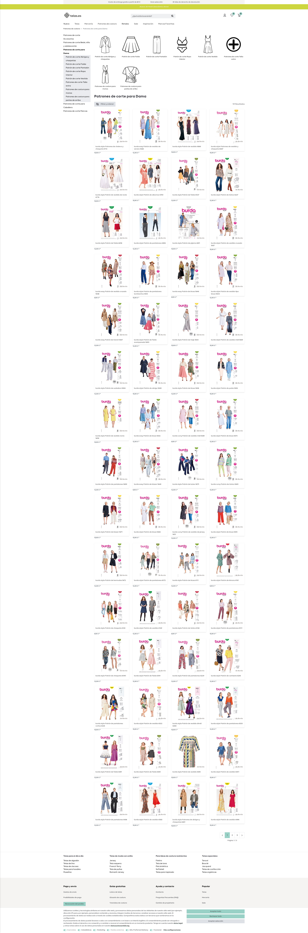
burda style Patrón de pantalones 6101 (226, 628)
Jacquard (206, 866)
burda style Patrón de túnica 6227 (224, 195)
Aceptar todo (215, 911)
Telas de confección (211, 869)
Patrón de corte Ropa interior (76, 73)
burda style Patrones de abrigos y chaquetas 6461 (186, 821)
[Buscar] (172, 16)
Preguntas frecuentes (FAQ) (167, 897)
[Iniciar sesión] (224, 15)
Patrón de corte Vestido (77, 79)
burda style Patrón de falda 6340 (147, 772)
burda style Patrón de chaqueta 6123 (110, 628)
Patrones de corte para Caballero (74, 105)
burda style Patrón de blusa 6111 (186, 580)
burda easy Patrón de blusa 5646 (186, 291)
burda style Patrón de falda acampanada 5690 (145, 341)
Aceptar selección (215, 921)
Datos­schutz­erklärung (120, 926)
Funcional (157, 930)
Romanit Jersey (117, 872)
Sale (136, 24)
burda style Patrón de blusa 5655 (224, 532)
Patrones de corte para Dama (74, 51)
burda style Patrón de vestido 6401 (225, 772)
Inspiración (148, 24)
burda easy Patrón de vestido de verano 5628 (147, 148)
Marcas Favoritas (166, 24)
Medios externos (117, 930)
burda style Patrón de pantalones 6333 (227, 723)
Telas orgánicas (209, 872)
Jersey (113, 861)
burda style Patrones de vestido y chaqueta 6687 (224, 148)
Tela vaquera (115, 863)
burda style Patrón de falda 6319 (147, 676)
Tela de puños (116, 869)
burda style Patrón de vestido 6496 (225, 820)
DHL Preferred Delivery (139, 930)
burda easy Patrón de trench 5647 (109, 340)
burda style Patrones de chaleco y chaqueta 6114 (109, 148)
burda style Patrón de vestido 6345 (187, 772)
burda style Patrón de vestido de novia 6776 (111, 196)
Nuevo (66, 24)
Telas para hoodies (72, 869)
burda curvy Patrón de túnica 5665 (224, 484)
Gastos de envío (70, 892)
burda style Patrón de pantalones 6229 (188, 676)
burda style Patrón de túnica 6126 (186, 628)
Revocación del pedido (74, 904)
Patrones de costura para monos (77, 91)
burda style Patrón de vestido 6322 (148, 723)
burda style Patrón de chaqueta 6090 (111, 676)
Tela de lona (161, 863)
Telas (77, 24)
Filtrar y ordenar (107, 104)
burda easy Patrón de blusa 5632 (147, 436)
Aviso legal (178, 923)
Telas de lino (69, 863)
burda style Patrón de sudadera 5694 (110, 388)
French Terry (115, 866)
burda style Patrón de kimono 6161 (225, 580)
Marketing (101, 930)
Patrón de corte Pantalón (77, 68)
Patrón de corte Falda (76, 64)
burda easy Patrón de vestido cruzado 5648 (111, 293)
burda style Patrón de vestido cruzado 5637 (226, 244)
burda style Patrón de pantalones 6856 (150, 243)
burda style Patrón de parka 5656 (224, 388)
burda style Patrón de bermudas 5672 (111, 580)
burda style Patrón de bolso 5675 (186, 484)
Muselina (67, 872)
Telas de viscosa (70, 866)
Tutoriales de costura (118, 903)
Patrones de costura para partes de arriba (77, 98)
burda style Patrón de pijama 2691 (186, 243)
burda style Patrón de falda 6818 (109, 243)
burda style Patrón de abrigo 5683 (147, 388)
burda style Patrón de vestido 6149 (148, 628)
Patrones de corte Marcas (75, 111)
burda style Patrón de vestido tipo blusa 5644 (225, 293)
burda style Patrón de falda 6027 (186, 195)
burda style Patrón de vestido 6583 (148, 820)
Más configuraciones (172, 930)
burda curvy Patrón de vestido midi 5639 (189, 436)
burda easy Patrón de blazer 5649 (147, 484)
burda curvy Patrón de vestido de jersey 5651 (189, 533)
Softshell (160, 869)
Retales (125, 24)
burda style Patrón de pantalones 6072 (150, 580)
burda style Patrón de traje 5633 (185, 340)
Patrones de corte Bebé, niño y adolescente (76, 44)
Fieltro (159, 861)
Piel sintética (162, 866)
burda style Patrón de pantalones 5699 (111, 484)
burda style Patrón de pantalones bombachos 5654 (147, 293)
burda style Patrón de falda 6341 (109, 772)
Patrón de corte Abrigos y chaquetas (77, 58)
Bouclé (205, 863)
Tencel (205, 861)
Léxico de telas (116, 892)
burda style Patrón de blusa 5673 (224, 436)
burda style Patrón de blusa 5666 (147, 532)
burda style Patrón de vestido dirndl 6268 (187, 725)
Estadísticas (86, 930)
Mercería (88, 24)
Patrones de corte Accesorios (71, 37)
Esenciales (71, 930)
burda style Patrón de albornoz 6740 (148, 195)
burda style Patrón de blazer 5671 (109, 532)
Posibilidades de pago (72, 897)
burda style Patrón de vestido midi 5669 (227, 340)
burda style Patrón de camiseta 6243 (226, 676)
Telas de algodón (71, 861)
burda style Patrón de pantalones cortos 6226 (109, 725)
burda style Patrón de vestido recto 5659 (110, 437)
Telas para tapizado (165, 872)
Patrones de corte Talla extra (76, 84)
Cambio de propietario (165, 903)
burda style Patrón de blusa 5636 (186, 388)
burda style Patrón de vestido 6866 (187, 146)
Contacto (160, 892)
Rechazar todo (216, 916)
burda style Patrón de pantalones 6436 (111, 820)
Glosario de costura (118, 897)
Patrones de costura (107, 24)
